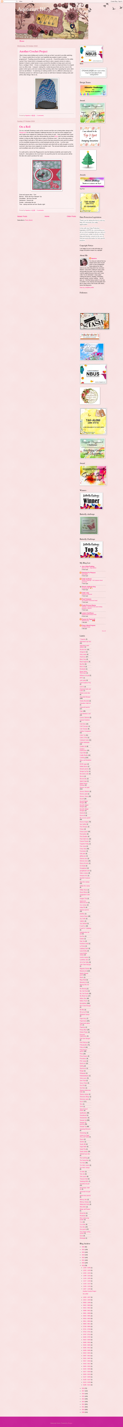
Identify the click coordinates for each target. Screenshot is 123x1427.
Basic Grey (83, 659)
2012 (83, 1404)
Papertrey (82, 1027)
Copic (81, 711)
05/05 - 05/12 (87, 1347)
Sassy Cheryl (83, 1083)
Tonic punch (83, 1176)
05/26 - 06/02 (87, 1345)
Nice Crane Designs (85, 1005)
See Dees (82, 1088)
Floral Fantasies (86, 599)
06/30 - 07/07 (87, 1337)
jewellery (82, 913)
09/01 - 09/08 (87, 1313)
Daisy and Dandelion (85, 760)
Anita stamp (83, 654)
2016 (83, 1393)
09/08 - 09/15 (87, 1310)
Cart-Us (82, 686)
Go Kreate (82, 865)
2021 (83, 1260)
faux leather (83, 824)
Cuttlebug (82, 757)
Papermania (83, 1021)
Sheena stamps (84, 1094)
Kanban (82, 938)
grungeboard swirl (84, 870)
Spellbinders (83, 1113)
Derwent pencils (84, 769)
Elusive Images (84, 822)
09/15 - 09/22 (87, 1308)
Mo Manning (83, 988)
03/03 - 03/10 (87, 1366)
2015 (83, 1396)
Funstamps (83, 851)
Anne (56, 136)
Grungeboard (83, 868)
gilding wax (83, 856)
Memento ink (83, 982)
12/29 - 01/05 (87, 1267)
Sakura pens (83, 1078)
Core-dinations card (85, 713)
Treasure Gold (84, 1179)
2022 (83, 1257)
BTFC (81, 678)
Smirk (81, 1106)
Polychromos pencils (83, 1050)
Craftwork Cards (84, 740)
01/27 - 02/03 (87, 1377)
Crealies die (83, 746)
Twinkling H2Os (84, 1181)
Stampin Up (83, 1120)
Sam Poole (83, 1080)
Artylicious (83, 657)
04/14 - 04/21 (87, 1353)
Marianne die (83, 971)
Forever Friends (84, 841)
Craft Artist (83, 724)
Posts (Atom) (28, 220)
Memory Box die (84, 984)
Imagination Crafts (85, 894)
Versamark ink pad (85, 1191)
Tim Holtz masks (84, 1165)
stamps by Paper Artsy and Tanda (84, 1136)
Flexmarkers (83, 834)
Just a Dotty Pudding (88, 566)
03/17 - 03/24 (87, 1361)
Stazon (82, 1139)
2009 (83, 1412)
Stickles (82, 1141)
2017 (83, 1391)
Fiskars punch (84, 831)
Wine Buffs (83, 1207)
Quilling (82, 1066)
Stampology (83, 1133)
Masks (82, 977)
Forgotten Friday (84, 844)
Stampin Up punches (83, 1123)
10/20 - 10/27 (87, 1297)
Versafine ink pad (84, 1183)
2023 (83, 1255)
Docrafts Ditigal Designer (84, 809)
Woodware (83, 1215)
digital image (83, 781)
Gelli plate (82, 853)
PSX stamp (83, 1061)
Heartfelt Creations (85, 878)
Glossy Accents (84, 863)
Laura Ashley (83, 951)
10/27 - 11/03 (87, 1289)
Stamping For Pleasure (89, 572)
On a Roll (24, 126)
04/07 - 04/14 (87, 1355)
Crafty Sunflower (87, 579)
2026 (83, 1247)
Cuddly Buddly (84, 755)
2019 (83, 1265)
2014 (83, 1399)
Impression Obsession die (84, 901)
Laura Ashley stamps (83, 954)
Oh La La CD (83, 1012)
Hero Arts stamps (84, 882)
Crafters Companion (85, 731)
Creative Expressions (83, 749)
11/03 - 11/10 (87, 1286)
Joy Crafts (83, 918)
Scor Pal (82, 1085)
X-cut (81, 1222)
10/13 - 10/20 (87, 1300)
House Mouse (83, 892)
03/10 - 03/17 (87, 1363)
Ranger (82, 1071)
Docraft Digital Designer (84, 802)
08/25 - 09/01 (87, 1316)
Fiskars (82, 829)
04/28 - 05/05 (87, 1350)
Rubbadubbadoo (84, 1075)
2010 (83, 1409)
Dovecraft (82, 815)
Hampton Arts (83, 875)
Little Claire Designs (85, 964)
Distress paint (83, 794)
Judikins (82, 921)
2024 (83, 1252)
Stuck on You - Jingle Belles (89, 568)
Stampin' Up (83, 1126)
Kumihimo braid (84, 943)
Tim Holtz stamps (85, 1167)
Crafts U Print (83, 737)
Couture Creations (85, 720)
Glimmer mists (84, 861)
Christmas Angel (86, 627)
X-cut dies (82, 1224)
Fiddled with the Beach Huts (89, 614)
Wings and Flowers (85, 1209)
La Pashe (82, 946)
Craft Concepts (84, 726)
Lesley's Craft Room (88, 613)
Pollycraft (82, 1047)
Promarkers (83, 1058)
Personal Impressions (83, 1035)
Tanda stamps (84, 1151)
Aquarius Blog (34, 9)
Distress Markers (84, 791)
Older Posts (71, 216)
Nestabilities (83, 1003)
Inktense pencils (84, 910)
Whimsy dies (83, 1199)
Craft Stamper (84, 729)
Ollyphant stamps (85, 1014)
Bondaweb (83, 669)
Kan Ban (82, 936)
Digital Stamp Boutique (83, 784)
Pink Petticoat (84, 1042)
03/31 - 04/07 (87, 1358)
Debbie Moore (83, 766)
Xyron (81, 1235)
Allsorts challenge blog (89, 586)
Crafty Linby (85, 593)
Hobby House (83, 890)
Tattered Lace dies (85, 1154)
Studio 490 (83, 1144)
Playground (22, 132)
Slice (81, 1104)
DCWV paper (83, 764)
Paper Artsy (83, 1018)
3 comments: (40, 210)
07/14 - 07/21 (87, 1331)
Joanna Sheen (84, 916)
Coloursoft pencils (85, 707)
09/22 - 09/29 (87, 1305)
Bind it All (82, 666)
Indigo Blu (82, 907)
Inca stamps (83, 905)
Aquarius (94, 258)
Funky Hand (83, 848)
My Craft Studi (84, 991)
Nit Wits (82, 1009)
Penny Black (83, 1029)
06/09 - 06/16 (87, 1342)
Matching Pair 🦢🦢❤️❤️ (88, 620)
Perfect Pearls (84, 1032)
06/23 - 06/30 (87, 1339)
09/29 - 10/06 (87, 1302)
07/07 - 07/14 (87, 1334)
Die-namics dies (84, 773)
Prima (81, 1053)
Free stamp (83, 846)
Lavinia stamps (84, 957)
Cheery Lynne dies (85, 693)
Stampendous (83, 1117)
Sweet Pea (83, 1149)
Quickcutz (82, 1063)
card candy (83, 680)
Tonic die (82, 1174)
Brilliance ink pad (84, 675)
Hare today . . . (85, 574)
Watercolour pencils (85, 1195)
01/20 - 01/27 (87, 1379)
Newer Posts (22, 216)
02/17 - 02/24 (87, 1371)
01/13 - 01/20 (87, 1382)
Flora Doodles (83, 836)
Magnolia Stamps (84, 968)
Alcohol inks (83, 649)
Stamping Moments (85, 1129)
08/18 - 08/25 (87, 1318)
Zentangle (82, 1238)
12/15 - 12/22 (87, 1273)
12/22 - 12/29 (87, 1270)
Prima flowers (83, 1056)
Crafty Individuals (84, 742)
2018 (83, 1388)
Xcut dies (82, 1227)
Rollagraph (83, 1073)
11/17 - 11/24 (87, 1281)
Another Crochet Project (33, 51)
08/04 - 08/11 (87, 1324)
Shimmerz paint (84, 1099)
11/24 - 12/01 (87, 1278)
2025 (83, 1249)
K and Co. (82, 926)
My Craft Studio (84, 993)
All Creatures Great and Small (89, 600)
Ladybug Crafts (84, 948)
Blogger (70, 1423)
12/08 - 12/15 (87, 1275)
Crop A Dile (83, 752)
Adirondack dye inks (85, 641)
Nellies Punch (83, 1001)
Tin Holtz (82, 1171)
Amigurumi (83, 652)
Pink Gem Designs (85, 1038)
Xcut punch (83, 1229)
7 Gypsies (82, 639)
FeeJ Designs (83, 826)
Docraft (82, 798)
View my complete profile (87, 287)
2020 (83, 1263)
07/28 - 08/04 (87, 1326)
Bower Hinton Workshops (83, 672)
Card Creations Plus (85, 682)
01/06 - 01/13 (87, 1385)
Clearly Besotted (84, 701)
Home (22, 41)
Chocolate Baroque (85, 697)
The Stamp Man (84, 1160)
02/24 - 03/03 (87, 1369)
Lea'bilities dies (84, 959)
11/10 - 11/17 (87, 1283)
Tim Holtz (82, 1162)
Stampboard (83, 1115)
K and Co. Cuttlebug (85, 928)
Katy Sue (82, 941)
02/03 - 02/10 (87, 1374)
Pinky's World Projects (88, 625)
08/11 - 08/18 (87, 1321)
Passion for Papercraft (88, 619)
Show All (104, 630)
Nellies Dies (83, 998)
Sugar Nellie (83, 1146)
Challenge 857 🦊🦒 (87, 588)
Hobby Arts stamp (85, 886)
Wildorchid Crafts (84, 1204)
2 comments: (40, 115)
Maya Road (83, 979)
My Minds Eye (84, 996)
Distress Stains (84, 796)
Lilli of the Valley (84, 962)
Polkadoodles (83, 1045)
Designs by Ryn (84, 771)
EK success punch (85, 818)
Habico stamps (84, 873)
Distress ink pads (84, 787)
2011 (83, 1407)
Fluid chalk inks (84, 839)
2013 (83, 1401)
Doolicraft (82, 813)
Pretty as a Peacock (87, 594)
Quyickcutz (83, 1068)
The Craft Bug (84, 1158)
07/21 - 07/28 (87, 1329)
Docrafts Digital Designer (84, 805)
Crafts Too (83, 735)
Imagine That (83, 898)
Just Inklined (83, 923)
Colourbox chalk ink (85, 703)
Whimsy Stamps (84, 1202)
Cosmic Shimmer (84, 717)
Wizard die (83, 1213)
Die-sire (82, 776)
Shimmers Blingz (84, 1096)
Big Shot (82, 664)
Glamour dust (83, 858)
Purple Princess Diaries (89, 605)
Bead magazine (84, 661)
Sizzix (81, 1101)
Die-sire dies (83, 778)
